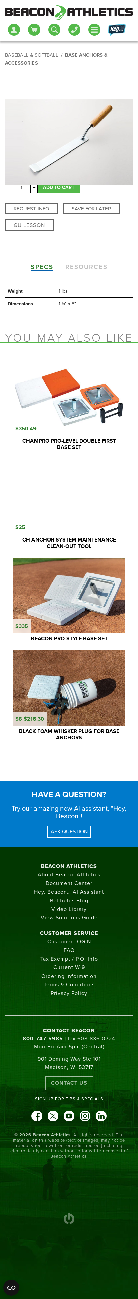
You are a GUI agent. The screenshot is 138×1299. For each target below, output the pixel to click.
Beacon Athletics (69, 866)
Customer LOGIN (69, 941)
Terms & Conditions (69, 984)
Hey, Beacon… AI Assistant (69, 892)
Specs (42, 267)
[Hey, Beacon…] (116, 30)
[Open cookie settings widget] (11, 1288)
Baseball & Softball (31, 55)
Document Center (69, 883)
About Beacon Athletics (69, 874)
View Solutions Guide (69, 917)
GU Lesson (29, 225)
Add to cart (58, 187)
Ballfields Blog (69, 900)
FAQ (69, 950)
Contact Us (69, 1083)
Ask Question (69, 831)
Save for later (91, 209)
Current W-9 (69, 967)
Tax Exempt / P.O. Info (69, 959)
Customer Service (69, 933)
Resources (86, 267)
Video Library (69, 909)
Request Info (31, 209)
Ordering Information (69, 976)
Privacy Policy (69, 993)
